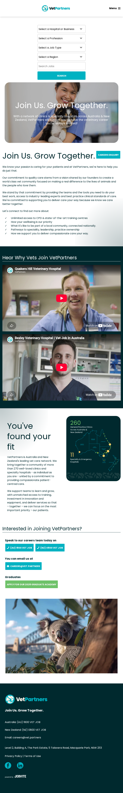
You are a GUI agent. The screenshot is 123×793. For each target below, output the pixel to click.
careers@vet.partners (27, 737)
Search (61, 75)
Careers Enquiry (108, 154)
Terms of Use (32, 756)
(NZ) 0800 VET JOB (34, 730)
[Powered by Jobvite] (15, 776)
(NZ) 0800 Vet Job (51, 547)
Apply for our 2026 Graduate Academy (31, 584)
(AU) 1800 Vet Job (21, 547)
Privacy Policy (13, 756)
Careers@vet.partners (25, 566)
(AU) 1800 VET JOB (28, 722)
